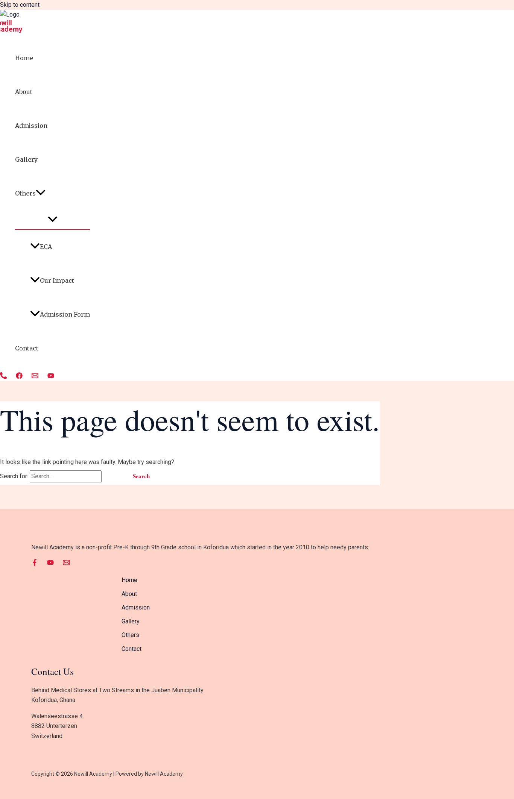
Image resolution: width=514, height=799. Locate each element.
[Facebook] (19, 377)
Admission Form (65, 314)
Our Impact (57, 280)
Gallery (26, 159)
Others (25, 193)
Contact (26, 348)
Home (24, 58)
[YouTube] (50, 377)
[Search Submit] (112, 476)
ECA (46, 246)
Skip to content (20, 4)
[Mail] (35, 377)
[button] (41, 193)
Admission (31, 125)
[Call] (3, 377)
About (23, 92)
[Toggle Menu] (52, 219)
